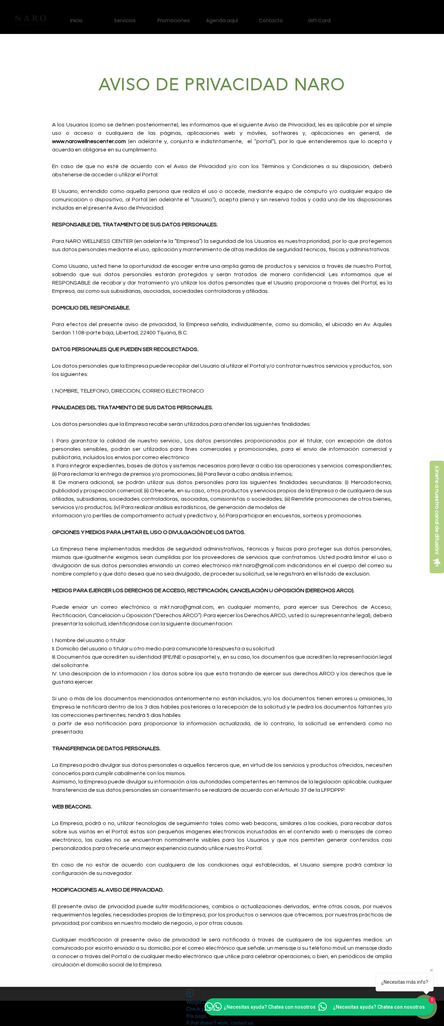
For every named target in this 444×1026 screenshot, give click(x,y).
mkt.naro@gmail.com (258, 565)
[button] (125, 21)
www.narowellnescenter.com (89, 141)
